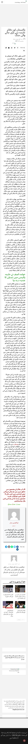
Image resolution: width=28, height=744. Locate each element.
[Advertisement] (14, 15)
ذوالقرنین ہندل (14, 522)
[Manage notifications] (24, 740)
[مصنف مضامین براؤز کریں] (14, 558)
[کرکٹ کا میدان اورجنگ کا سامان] (20, 604)
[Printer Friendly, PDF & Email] (14, 504)
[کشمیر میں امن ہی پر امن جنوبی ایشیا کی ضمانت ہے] (20, 588)
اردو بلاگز (22, 586)
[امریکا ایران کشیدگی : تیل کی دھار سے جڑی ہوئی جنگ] (8, 604)
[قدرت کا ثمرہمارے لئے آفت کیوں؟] (8, 588)
